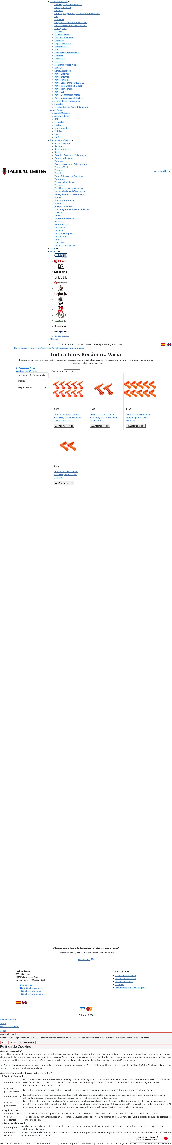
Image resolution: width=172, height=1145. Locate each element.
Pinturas (58, 239)
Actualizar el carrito (9, 1026)
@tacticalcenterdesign (32, 994)
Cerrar (3, 1023)
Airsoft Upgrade (62, 113)
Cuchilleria (59, 31)
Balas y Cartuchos (62, 7)
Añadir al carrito (65, 425)
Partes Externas (61, 73)
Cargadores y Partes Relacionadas (70, 22)
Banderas (58, 10)
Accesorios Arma (62, 143)
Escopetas (59, 122)
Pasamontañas (61, 236)
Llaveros (58, 215)
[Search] (165, 171)
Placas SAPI (59, 242)
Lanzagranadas (61, 128)
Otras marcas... (61, 336)
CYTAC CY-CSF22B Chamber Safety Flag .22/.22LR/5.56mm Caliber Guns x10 (68, 417)
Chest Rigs (59, 173)
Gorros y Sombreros (64, 200)
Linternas (58, 55)
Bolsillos (58, 152)
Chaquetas (59, 170)
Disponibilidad (25, 387)
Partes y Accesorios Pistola (67, 94)
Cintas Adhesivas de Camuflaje (68, 176)
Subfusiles (59, 137)
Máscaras (59, 61)
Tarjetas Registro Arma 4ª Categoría (71, 107)
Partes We (59, 91)
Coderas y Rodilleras (64, 182)
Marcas (53, 251)
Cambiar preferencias (27, 1042)
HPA (56, 49)
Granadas (59, 40)
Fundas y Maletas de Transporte (69, 191)
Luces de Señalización (64, 218)
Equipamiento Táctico (60, 140)
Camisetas (59, 161)
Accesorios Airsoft (59, 1)
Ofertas (54, 339)
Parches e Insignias (63, 233)
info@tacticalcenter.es (32, 988)
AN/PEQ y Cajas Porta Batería (68, 4)
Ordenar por (58, 371)
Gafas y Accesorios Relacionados (69, 194)
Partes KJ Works (62, 79)
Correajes (59, 185)
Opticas (58, 67)
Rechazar (12, 1042)
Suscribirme (84, 959)
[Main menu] (45, 171)
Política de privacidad (125, 978)
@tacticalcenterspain (31, 991)
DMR (56, 119)
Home (17, 348)
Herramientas (61, 46)
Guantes (58, 203)
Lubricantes (60, 58)
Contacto (119, 984)
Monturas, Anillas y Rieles (66, 64)
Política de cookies (124, 981)
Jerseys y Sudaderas (63, 206)
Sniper (57, 134)
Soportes (58, 104)
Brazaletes (59, 19)
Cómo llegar (27, 985)
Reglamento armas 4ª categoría (130, 987)
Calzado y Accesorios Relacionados (71, 155)
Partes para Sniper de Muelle (68, 85)
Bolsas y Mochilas (62, 149)
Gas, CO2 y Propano (63, 37)
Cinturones (59, 179)
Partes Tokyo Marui (63, 88)
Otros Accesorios (62, 70)
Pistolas (58, 131)
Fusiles (57, 125)
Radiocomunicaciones (64, 245)
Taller (53, 248)
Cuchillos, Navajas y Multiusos (68, 188)
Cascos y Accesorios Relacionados (70, 25)
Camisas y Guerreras (64, 158)
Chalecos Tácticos (62, 167)
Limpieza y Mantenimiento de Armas (71, 209)
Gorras (57, 197)
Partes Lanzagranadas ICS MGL (69, 82)
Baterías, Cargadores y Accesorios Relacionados (77, 13)
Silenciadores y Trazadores (67, 101)
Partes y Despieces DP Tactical (68, 98)
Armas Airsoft (56, 110)
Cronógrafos (60, 28)
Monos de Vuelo (62, 224)
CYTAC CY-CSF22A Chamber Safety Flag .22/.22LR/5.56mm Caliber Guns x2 (103, 417)
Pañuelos (58, 230)
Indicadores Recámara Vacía (70, 348)
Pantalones (59, 227)
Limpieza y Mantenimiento (67, 52)
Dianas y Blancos (62, 34)
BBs (56, 16)
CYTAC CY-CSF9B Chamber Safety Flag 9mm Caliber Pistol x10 (138, 417)
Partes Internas (61, 76)
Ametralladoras (61, 116)
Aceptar (4, 1042)
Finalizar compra (8, 1019)
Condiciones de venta (125, 975)
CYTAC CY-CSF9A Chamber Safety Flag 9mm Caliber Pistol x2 (66, 474)
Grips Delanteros (62, 43)
